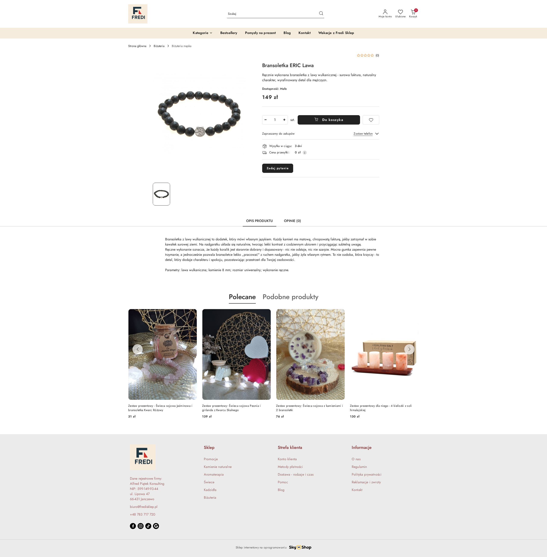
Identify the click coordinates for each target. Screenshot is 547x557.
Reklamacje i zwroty (366, 482)
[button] (368, 55)
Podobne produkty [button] (290, 297)
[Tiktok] (148, 526)
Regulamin (359, 466)
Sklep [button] (209, 447)
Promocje (211, 459)
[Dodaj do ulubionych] (371, 120)
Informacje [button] (362, 447)
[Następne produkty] (409, 349)
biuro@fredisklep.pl (143, 506)
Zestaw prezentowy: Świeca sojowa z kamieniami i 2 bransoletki (235, 408)
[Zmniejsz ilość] (265, 119)
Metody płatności (290, 466)
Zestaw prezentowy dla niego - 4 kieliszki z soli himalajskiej (307, 408)
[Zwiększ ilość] (284, 119)
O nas (356, 459)
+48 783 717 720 (142, 514)
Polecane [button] (242, 297)
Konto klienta (287, 459)
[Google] (156, 526)
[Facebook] (133, 526)
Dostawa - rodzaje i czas (295, 474)
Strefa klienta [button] (290, 447)
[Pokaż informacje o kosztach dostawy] (304, 152)
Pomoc (283, 482)
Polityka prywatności (366, 474)
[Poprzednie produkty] (137, 349)
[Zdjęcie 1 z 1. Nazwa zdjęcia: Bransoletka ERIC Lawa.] (161, 194)
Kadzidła (210, 489)
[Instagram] (141, 526)
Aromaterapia (214, 474)
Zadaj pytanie (278, 168)
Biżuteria (210, 497)
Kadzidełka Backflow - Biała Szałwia (373, 406)
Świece (209, 482)
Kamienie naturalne (218, 466)
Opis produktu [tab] (259, 220)
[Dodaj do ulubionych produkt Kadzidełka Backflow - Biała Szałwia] (414, 313)
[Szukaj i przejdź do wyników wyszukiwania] (321, 14)
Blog (281, 489)
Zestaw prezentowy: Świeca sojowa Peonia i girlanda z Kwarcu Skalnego (157, 408)
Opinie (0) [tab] (292, 220)
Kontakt (357, 489)
